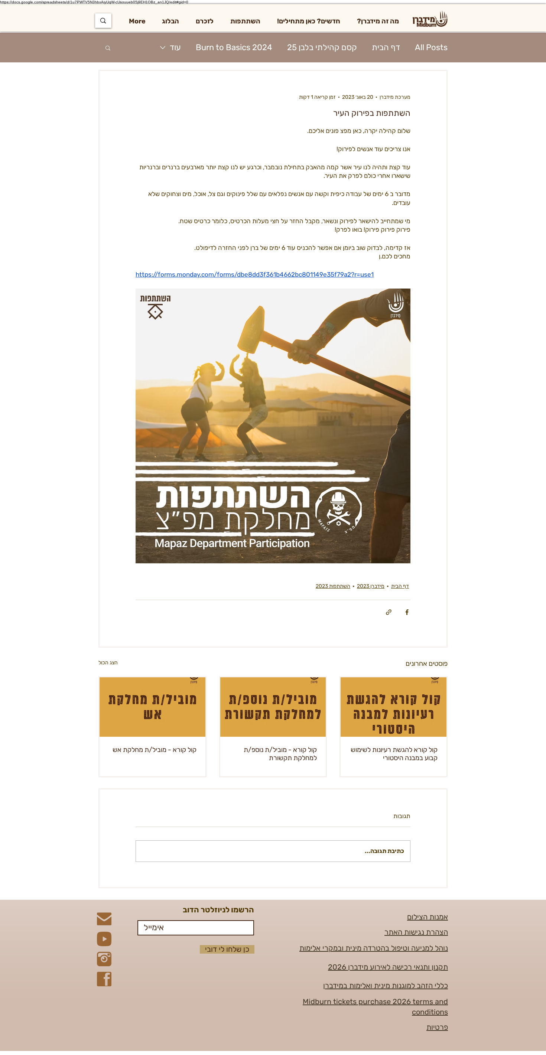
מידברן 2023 (370, 586)
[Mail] (104, 919)
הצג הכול (108, 663)
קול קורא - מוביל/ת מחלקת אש (154, 750)
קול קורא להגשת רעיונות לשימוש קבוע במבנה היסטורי (394, 754)
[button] (377, 21)
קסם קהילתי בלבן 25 (322, 47)
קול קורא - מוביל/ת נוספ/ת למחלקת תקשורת (280, 754)
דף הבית (386, 47)
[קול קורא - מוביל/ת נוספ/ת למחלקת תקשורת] (273, 707)
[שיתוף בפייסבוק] (406, 612)
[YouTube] (104, 939)
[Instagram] (104, 959)
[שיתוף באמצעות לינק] (388, 612)
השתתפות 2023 (333, 586)
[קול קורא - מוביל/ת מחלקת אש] (152, 707)
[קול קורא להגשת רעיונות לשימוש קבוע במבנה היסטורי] (393, 707)
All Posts (431, 47)
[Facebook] (104, 979)
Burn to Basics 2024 (234, 47)
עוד (175, 47)
